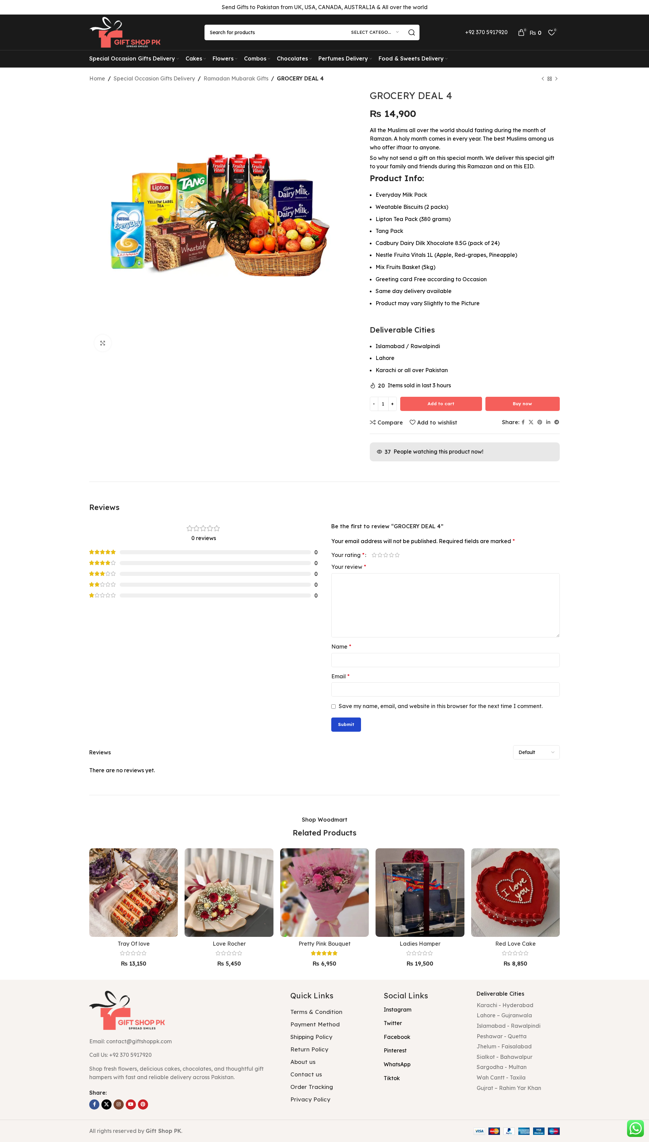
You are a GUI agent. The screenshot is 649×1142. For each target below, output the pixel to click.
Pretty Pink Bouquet (324, 943)
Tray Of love (134, 943)
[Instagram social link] (119, 1104)
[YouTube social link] (131, 1104)
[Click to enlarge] (102, 343)
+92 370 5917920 (486, 32)
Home (97, 78)
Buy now (522, 403)
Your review (348, 566)
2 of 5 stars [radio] (380, 555)
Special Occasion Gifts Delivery (154, 78)
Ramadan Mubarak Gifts (235, 78)
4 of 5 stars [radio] (391, 555)
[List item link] (184, 1055)
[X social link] (531, 422)
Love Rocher (229, 943)
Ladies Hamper (420, 943)
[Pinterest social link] (539, 422)
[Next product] (556, 79)
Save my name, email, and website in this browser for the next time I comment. (441, 706)
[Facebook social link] (523, 422)
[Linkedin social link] (548, 422)
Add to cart (441, 403)
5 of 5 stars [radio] (397, 555)
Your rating (347, 555)
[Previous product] (542, 79)
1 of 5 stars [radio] (374, 555)
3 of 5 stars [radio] (385, 555)
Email (340, 676)
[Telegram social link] (556, 422)
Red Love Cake (515, 943)
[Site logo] (126, 31)
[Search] (411, 32)
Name (341, 646)
